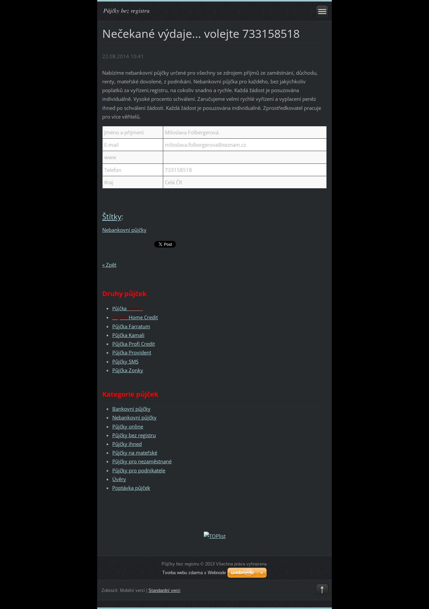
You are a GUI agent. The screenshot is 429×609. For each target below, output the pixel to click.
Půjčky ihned (127, 444)
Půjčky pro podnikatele (138, 470)
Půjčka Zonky (127, 370)
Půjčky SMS (125, 361)
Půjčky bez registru (134, 435)
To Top (322, 590)
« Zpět (109, 264)
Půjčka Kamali (128, 335)
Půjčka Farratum (131, 326)
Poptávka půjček (131, 487)
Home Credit (135, 317)
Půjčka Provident (131, 352)
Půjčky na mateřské (134, 452)
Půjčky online (127, 426)
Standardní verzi (164, 590)
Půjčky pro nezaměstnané (142, 461)
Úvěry (119, 479)
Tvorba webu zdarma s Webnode (194, 572)
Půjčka (120, 308)
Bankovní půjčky (131, 408)
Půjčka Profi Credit (133, 343)
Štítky (111, 216)
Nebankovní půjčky (124, 229)
